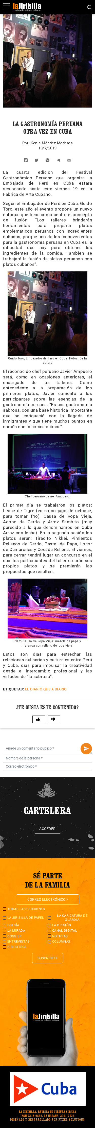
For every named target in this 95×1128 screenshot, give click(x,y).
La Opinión (61, 925)
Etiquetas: (13, 689)
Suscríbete (47, 958)
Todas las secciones (26, 909)
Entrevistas (18, 941)
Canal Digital (64, 930)
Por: (26, 143)
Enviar (86, 748)
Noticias (60, 936)
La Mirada (16, 930)
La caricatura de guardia (72, 918)
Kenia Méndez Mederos (52, 143)
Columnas (61, 941)
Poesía (13, 925)
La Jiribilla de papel (25, 917)
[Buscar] (89, 7)
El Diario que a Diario (46, 689)
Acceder (47, 829)
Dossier (14, 936)
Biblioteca (17, 947)
